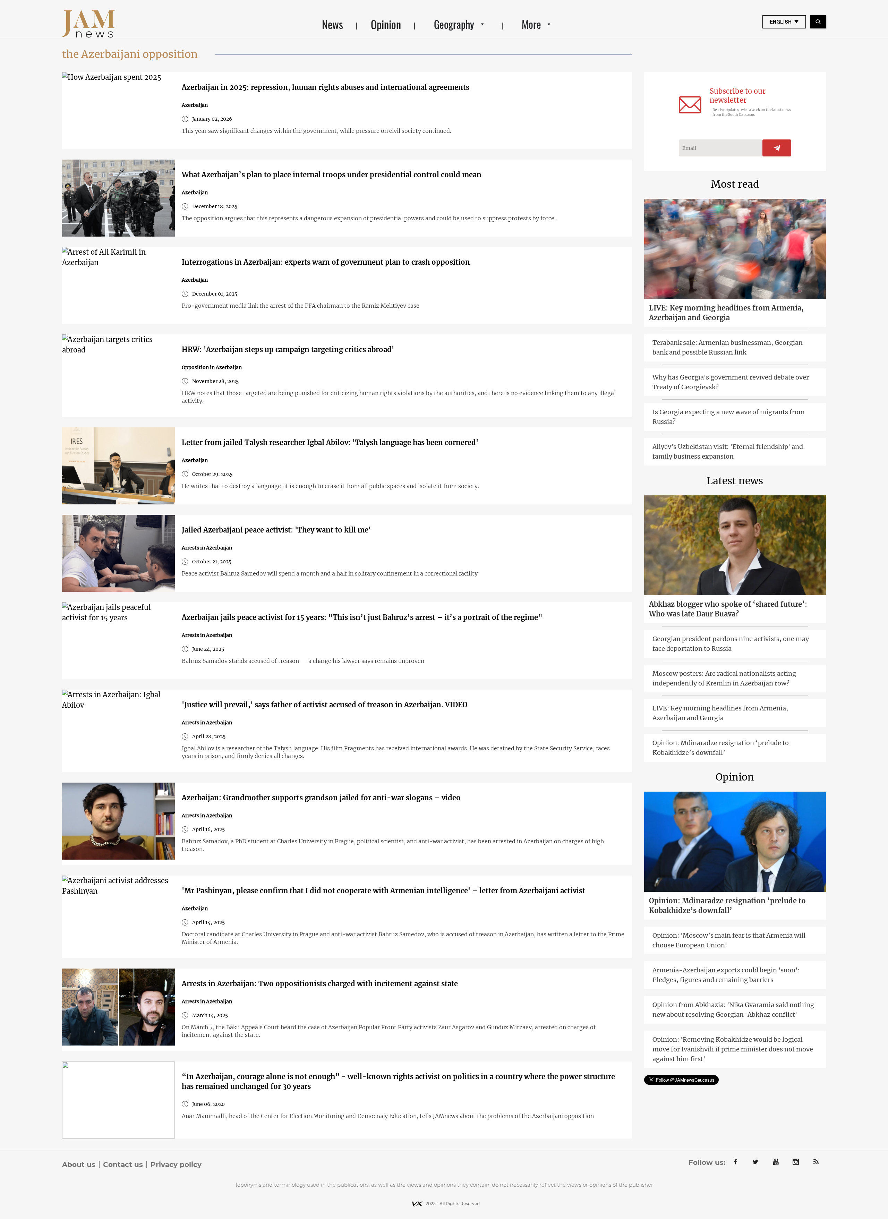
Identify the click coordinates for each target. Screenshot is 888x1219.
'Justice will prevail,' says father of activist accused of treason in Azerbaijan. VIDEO (325, 704)
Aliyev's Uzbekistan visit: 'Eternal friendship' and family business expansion (727, 451)
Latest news (735, 481)
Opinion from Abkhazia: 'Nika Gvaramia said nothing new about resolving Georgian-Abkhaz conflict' (733, 1009)
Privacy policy (176, 1164)
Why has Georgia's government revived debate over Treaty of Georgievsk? (730, 382)
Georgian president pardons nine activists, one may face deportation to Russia (730, 644)
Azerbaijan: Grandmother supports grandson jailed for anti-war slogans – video (321, 797)
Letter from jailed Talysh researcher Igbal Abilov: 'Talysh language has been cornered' (330, 442)
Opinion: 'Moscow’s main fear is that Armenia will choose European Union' (728, 940)
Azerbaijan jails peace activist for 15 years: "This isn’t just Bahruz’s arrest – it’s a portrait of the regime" (362, 617)
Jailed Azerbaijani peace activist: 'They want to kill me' (276, 530)
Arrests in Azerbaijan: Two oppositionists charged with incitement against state (320, 983)
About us (78, 1164)
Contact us (123, 1164)
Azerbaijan (195, 105)
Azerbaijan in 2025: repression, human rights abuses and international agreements (325, 87)
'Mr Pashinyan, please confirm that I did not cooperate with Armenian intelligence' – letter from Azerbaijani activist (383, 890)
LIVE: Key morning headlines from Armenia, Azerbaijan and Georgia (726, 313)
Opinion (386, 24)
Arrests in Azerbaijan (207, 548)
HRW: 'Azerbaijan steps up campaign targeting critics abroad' (288, 349)
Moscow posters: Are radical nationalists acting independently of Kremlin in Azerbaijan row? (724, 678)
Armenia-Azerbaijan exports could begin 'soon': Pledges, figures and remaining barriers (726, 975)
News (332, 24)
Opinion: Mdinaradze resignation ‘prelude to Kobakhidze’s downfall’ (720, 748)
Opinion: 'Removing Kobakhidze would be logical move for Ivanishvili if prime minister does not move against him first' (732, 1049)
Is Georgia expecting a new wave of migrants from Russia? (728, 417)
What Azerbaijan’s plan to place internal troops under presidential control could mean (331, 174)
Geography (454, 24)
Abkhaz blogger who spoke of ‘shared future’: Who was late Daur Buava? (728, 609)
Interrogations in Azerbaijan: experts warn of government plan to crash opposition (326, 262)
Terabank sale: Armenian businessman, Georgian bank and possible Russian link (727, 347)
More (531, 24)
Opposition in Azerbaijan (212, 367)
